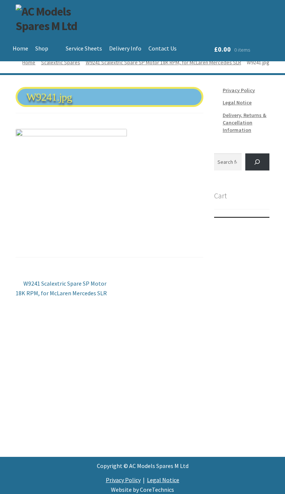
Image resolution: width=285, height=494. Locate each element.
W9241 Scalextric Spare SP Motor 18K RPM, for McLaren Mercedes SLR (163, 62)
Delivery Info (125, 48)
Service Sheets (84, 48)
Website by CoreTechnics (142, 489)
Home (20, 48)
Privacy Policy (239, 90)
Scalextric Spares (60, 62)
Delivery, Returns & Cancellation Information (244, 122)
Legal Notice (237, 102)
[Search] (257, 162)
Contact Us (162, 48)
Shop (41, 48)
